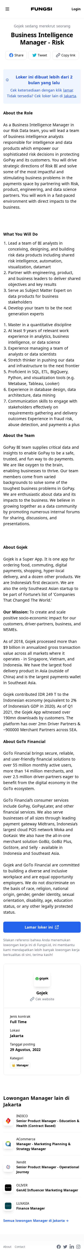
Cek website (44, 999)
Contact (20, 1247)
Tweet (42, 55)
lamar (68, 90)
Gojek (42, 993)
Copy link (68, 55)
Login (76, 9)
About (7, 1247)
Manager (20, 1065)
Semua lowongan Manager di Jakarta (36, 1220)
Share (18, 55)
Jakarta (70, 95)
